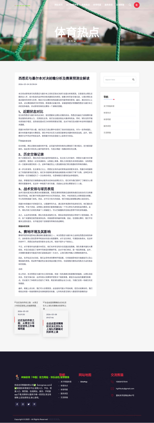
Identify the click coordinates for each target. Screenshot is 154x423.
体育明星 (97, 5)
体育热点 (86, 5)
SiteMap (83, 382)
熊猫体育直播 (53, 419)
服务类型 (109, 5)
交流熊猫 (120, 5)
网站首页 (59, 5)
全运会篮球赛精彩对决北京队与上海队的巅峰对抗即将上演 (54, 328)
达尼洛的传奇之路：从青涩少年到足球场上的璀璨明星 (26, 324)
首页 (70, 41)
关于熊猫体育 (72, 5)
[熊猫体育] (24, 5)
